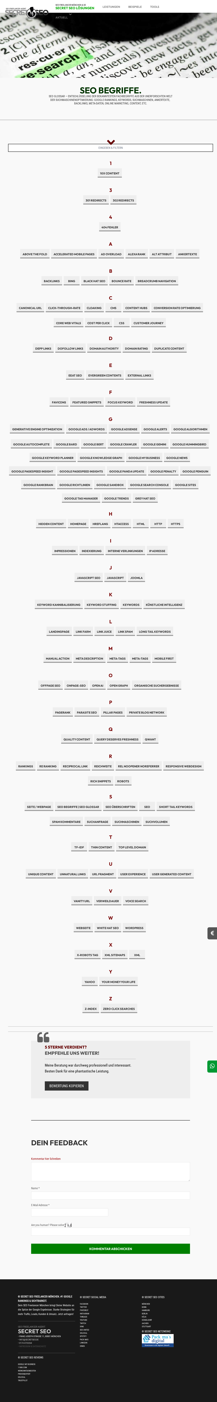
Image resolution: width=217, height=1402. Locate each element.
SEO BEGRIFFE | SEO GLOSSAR (78, 807)
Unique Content (41, 874)
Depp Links (43, 348)
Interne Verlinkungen (125, 551)
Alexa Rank (137, 254)
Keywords (131, 605)
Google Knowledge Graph (101, 458)
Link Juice (104, 632)
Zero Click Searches (119, 1009)
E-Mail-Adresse (40, 1205)
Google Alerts (155, 429)
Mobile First (164, 658)
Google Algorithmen (190, 429)
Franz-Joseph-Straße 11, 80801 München (40, 1336)
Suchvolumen (156, 822)
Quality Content (77, 739)
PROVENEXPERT (24, 1374)
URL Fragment (103, 874)
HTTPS (175, 524)
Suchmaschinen (127, 822)
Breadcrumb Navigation (157, 281)
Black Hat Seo (94, 281)
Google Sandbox (110, 485)
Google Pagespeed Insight (32, 471)
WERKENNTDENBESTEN (27, 1371)
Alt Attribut (162, 254)
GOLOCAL (21, 1377)
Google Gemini (154, 444)
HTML (141, 524)
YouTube (83, 1320)
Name (35, 1188)
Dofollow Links (70, 348)
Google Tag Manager (81, 498)
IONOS (82, 1346)
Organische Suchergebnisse (156, 685)
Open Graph (119, 685)
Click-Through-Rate (64, 308)
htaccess (121, 524)
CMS (113, 308)
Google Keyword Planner (53, 458)
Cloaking (94, 308)
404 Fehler (110, 227)
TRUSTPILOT (22, 1380)
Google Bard (66, 444)
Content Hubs (136, 308)
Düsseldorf (147, 1320)
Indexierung (92, 551)
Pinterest (84, 1310)
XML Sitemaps (115, 955)
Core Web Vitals (68, 323)
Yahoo (90, 982)
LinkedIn (83, 1343)
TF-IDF (79, 847)
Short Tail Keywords (176, 807)
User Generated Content (171, 874)
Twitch (83, 1323)
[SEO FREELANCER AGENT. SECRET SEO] (31, 10)
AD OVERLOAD (111, 254)
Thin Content (101, 847)
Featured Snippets (86, 402)
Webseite (83, 928)
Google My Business (144, 458)
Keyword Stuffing (101, 605)
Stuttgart (146, 1326)
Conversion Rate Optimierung (177, 308)
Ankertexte (187, 254)
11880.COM (22, 1367)
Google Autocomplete (31, 444)
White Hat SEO (108, 928)
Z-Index (91, 1009)
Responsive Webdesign (183, 766)
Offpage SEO (50, 685)
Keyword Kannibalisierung (58, 605)
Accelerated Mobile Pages (74, 254)
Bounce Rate (121, 281)
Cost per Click (98, 323)
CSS (121, 323)
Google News (177, 458)
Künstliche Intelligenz (164, 605)
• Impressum (24, 1346)
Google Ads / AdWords (86, 429)
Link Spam (125, 632)
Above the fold (35, 254)
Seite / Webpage (39, 807)
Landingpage (59, 632)
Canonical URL (30, 308)
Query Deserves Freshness (118, 739)
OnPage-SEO (76, 685)
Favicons (59, 402)
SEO (147, 807)
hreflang (100, 524)
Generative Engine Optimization (37, 429)
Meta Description (89, 658)
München (146, 1304)
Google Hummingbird (189, 444)
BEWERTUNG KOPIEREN (66, 1086)
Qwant (150, 739)
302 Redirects (123, 200)
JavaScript (115, 578)
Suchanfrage (97, 822)
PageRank (63, 712)
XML (137, 955)
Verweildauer (107, 901)
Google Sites (185, 485)
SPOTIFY (83, 1336)
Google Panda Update (126, 471)
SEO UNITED (84, 1330)
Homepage (78, 524)
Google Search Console (149, 485)
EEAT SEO (75, 375)
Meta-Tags (117, 658)
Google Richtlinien (74, 485)
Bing (71, 281)
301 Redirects (96, 200)
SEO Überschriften (120, 807)
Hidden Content (51, 524)
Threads (83, 1317)
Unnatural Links (73, 874)
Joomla (136, 578)
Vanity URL (82, 901)
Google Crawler (123, 444)
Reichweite (103, 766)
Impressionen (64, 551)
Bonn (144, 1307)
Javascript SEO (88, 578)
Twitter (83, 1307)
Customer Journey (148, 323)
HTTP (158, 524)
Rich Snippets (100, 781)
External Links (139, 375)
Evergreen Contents (104, 375)
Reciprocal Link (75, 766)
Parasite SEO (87, 712)
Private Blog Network (146, 712)
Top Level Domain (132, 847)
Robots (123, 781)
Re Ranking (48, 766)
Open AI (97, 685)
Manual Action (57, 658)
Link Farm (83, 632)
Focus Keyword (120, 402)
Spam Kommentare (66, 822)
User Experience (133, 874)
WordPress (134, 928)
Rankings (25, 766)
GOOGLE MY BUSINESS (26, 1364)
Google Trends (116, 498)
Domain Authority (104, 348)
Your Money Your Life (118, 982)
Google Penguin (195, 471)
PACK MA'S (84, 1340)
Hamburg (146, 1310)
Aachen (145, 1323)
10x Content (109, 173)
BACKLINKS (52, 281)
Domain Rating (136, 348)
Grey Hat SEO (145, 498)
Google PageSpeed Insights (81, 471)
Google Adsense (124, 429)
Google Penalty (163, 471)
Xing (82, 1326)
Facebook (84, 1304)
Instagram (84, 1314)
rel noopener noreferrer (138, 766)
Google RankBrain (38, 485)
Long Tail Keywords (155, 632)
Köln (144, 1317)
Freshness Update (153, 402)
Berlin (144, 1314)
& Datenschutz (38, 1346)
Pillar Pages (113, 712)
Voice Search (135, 901)
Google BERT (93, 444)
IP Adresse (157, 551)
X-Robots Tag (87, 955)
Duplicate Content (169, 348)
